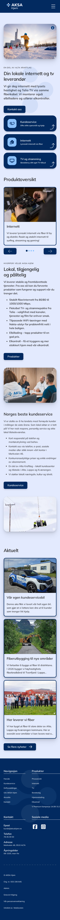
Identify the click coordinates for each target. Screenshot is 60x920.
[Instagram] (43, 827)
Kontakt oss (15, 109)
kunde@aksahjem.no (13, 828)
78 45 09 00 (9, 837)
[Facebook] (35, 827)
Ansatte (7, 797)
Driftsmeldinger (10, 788)
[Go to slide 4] (33, 250)
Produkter (14, 356)
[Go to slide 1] (27, 251)
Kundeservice (16, 485)
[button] (53, 6)
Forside (7, 779)
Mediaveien (18, 908)
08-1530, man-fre (11, 853)
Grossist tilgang (10, 895)
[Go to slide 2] (29, 250)
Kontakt (7, 802)
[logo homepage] (14, 6)
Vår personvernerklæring (14, 901)
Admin (6, 888)
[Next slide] (50, 251)
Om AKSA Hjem (10, 793)
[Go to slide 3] (31, 250)
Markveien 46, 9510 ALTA (14, 845)
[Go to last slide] (10, 251)
